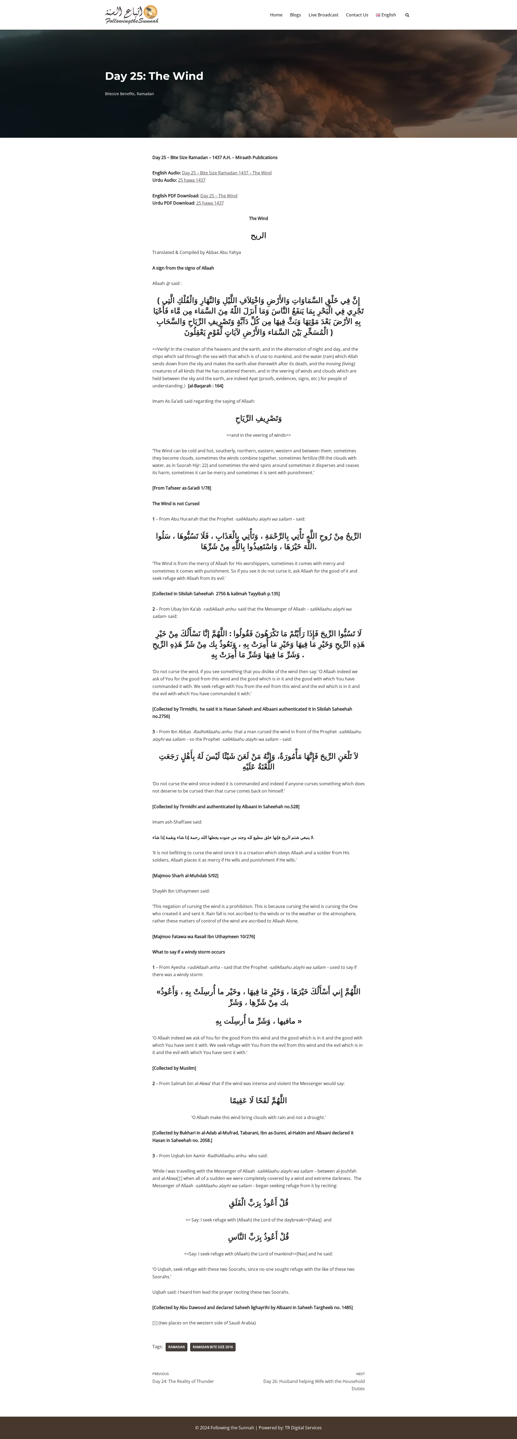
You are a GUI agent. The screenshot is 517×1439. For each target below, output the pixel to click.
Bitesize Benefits (120, 93)
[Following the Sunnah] (132, 15)
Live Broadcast (323, 15)
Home (276, 15)
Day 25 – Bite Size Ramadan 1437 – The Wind (227, 173)
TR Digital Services (303, 1428)
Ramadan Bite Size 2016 (213, 1347)
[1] (179, 1178)
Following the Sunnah (232, 1428)
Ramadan (145, 93)
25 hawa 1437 (191, 180)
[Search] (407, 15)
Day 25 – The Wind (218, 196)
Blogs (295, 15)
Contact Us (357, 15)
